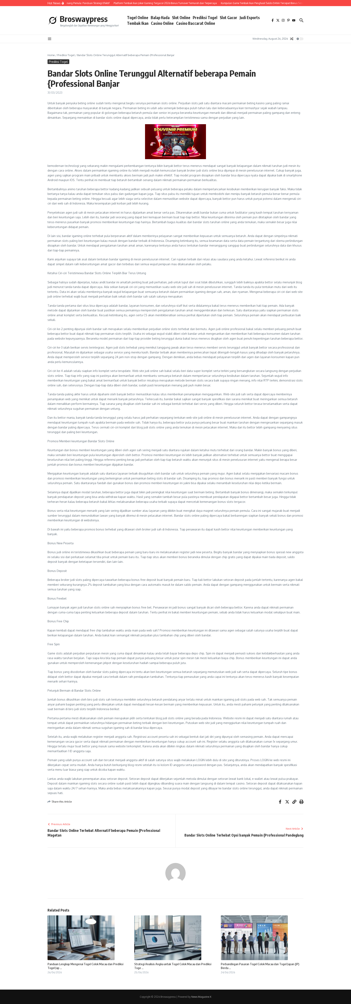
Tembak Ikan (137, 23)
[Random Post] (291, 38)
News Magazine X (201, 996)
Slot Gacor (228, 17)
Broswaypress (84, 19)
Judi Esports (250, 17)
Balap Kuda (160, 17)
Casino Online (162, 23)
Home (51, 55)
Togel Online (137, 17)
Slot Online (181, 17)
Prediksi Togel (205, 17)
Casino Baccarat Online (195, 23)
